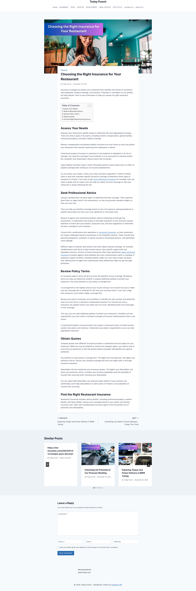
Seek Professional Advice (73, 111)
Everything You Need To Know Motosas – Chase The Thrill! (122, 421)
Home (55, 7)
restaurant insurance (107, 232)
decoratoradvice (84, 570)
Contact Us (129, 7)
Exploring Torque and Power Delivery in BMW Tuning (75, 421)
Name (61, 542)
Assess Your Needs (70, 109)
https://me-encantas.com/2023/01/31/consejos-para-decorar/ (60, 451)
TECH (72, 7)
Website (117, 542)
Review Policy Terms (72, 114)
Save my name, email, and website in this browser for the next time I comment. (89, 547)
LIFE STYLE (117, 7)
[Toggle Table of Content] (88, 105)
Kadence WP (117, 585)
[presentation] (98, 454)
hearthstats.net (84, 572)
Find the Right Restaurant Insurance (77, 119)
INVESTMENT (91, 7)
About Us (139, 7)
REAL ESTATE (105, 7)
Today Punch (67, 84)
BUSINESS (64, 7)
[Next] (148, 464)
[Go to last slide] (47, 464)
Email (89, 542)
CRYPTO (80, 7)
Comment (63, 514)
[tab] (93, 487)
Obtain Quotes (69, 117)
